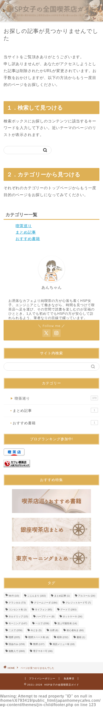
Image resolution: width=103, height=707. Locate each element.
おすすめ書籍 (28, 239)
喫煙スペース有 (38, 637)
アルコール (86, 595)
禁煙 (38, 644)
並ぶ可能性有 (67, 623)
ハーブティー (45, 616)
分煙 (54, 630)
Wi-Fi (14, 595)
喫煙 (14, 637)
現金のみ (17, 644)
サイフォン (43, 609)
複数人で (17, 651)
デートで (68, 609)
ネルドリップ (18, 616)
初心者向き (75, 630)
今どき (36, 630)
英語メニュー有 (63, 644)
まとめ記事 (26, 232)
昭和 (62, 637)
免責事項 (69, 678)
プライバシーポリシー (42, 678)
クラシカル (17, 602)
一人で (42, 623)
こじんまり (36, 595)
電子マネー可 (42, 651)
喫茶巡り (24, 226)
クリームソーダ (45, 602)
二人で (15, 630)
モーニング (18, 623)
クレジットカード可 (78, 602)
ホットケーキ (72, 616)
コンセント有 (18, 609)
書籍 (81, 637)
